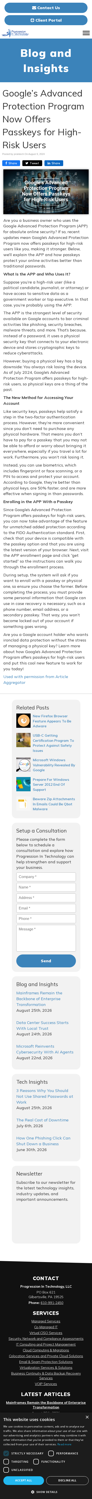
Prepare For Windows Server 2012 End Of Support (51, 784)
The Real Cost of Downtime (42, 1120)
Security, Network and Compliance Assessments (46, 1339)
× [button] (87, 1417)
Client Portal (48, 20)
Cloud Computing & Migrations (46, 1350)
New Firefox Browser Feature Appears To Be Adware (52, 721)
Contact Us (48, 7)
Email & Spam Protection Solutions (46, 1362)
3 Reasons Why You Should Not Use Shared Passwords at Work (44, 1096)
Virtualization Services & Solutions (46, 1367)
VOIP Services (46, 1384)
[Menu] (86, 33)
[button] (46, 1492)
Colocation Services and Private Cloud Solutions (46, 1356)
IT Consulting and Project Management (46, 1344)
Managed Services (45, 1321)
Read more (64, 1444)
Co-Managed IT (46, 1327)
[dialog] (46, 1456)
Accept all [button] (23, 1480)
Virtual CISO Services (45, 1333)
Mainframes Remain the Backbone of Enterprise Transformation (39, 998)
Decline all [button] (67, 1480)
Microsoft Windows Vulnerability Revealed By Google (54, 765)
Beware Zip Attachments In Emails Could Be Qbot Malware (54, 804)
